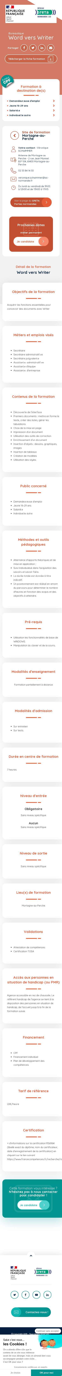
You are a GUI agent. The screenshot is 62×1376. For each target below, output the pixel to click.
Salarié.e (14, 110)
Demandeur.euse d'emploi (24, 101)
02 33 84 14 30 (26, 170)
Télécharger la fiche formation (26, 58)
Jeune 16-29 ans (18, 105)
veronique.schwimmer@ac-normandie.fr (33, 179)
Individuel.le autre (20, 115)
